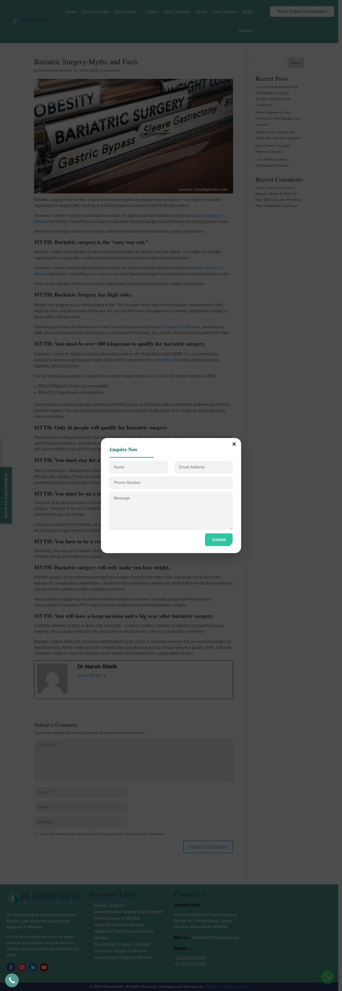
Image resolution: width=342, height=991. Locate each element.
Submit (219, 540)
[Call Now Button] (12, 980)
